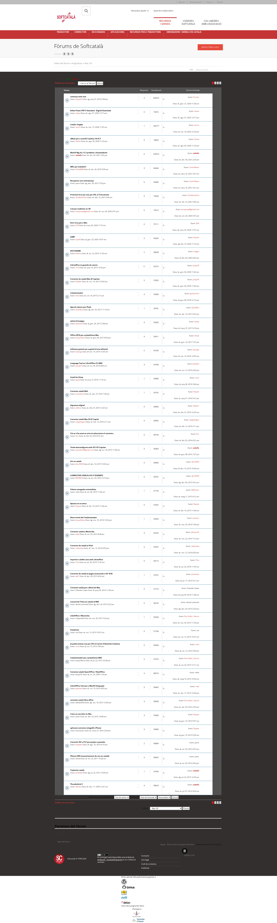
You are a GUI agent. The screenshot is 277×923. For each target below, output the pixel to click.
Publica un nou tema (64, 83)
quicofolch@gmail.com (85, 450)
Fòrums (220, 2)
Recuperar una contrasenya (82, 180)
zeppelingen (80, 422)
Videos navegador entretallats (83, 489)
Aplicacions (117, 32)
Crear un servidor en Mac (81, 714)
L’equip (162, 844)
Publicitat (145, 868)
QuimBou (79, 309)
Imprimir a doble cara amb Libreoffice (86, 559)
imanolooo (80, 394)
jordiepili (79, 772)
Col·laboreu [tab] (211, 22)
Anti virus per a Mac (78, 223)
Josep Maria (80, 337)
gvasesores (194, 293)
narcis (78, 127)
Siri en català (75, 461)
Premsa (209, 2)
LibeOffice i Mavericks (79, 615)
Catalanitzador (76, 293)
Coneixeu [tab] (188, 22)
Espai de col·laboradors (163, 10)
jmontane (195, 574)
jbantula (79, 688)
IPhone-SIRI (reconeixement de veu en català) (89, 756)
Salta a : (145, 808)
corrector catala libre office (81, 700)
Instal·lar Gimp (76, 377)
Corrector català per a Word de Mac (85, 587)
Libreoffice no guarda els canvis (84, 265)
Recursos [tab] (165, 22)
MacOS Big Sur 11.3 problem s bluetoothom (88, 152)
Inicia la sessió (202, 70)
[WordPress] (138, 882)
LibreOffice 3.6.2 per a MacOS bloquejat (87, 686)
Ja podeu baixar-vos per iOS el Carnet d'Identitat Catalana (95, 644)
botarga (79, 351)
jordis (68, 79)
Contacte (145, 855)
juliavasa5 (195, 532)
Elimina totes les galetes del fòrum (181, 844)
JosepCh (79, 366)
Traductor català (77, 770)
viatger (196, 251)
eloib (77, 534)
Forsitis (196, 97)
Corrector (80, 32)
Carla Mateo (194, 167)
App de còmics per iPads (80, 307)
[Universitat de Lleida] (138, 914)
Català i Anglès (76, 124)
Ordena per (135, 797)
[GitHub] (138, 887)
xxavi (197, 378)
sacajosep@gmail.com (85, 211)
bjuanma (79, 323)
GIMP (72, 237)
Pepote (196, 237)
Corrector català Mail (79, 391)
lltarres (78, 253)
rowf (197, 686)
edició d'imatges (77, 321)
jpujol (78, 380)
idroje (196, 321)
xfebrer (79, 408)
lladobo (79, 281)
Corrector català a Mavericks (82, 531)
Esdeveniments (195, 2)
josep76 (196, 265)
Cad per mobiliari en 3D (80, 209)
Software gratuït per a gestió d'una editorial (89, 349)
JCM (77, 225)
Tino (77, 267)
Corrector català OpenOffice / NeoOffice (87, 672)
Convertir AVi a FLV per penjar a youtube (87, 742)
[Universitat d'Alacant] (138, 920)
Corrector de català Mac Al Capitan (85, 279)
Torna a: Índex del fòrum (66, 806)
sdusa (78, 113)
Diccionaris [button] (98, 32)
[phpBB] (138, 897)
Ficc (77, 436)
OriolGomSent (81, 197)
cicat (77, 646)
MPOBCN (79, 478)
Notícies (181, 2)
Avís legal (145, 859)
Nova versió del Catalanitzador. (83, 517)
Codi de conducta (148, 864)
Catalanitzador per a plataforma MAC (86, 658)
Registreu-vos (210, 47)
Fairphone (74, 630)
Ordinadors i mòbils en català (183, 32)
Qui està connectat (70, 816)
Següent (216, 797)
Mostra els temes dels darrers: (101, 797)
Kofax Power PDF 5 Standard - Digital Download (90, 110)
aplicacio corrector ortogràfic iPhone (85, 728)
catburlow (80, 548)
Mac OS (88, 63)
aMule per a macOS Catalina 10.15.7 (85, 138)
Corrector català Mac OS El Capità (84, 419)
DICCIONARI (75, 251)
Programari (77, 63)
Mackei (78, 786)
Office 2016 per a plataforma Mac (84, 335)
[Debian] (138, 902)
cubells (75, 79)
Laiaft (78, 239)
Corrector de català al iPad (81, 545)
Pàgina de (205, 83)
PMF (191, 70)
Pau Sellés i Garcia (191, 616)
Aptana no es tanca (78, 503)
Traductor (63, 32)
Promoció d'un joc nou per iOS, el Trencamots (89, 194)
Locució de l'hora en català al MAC (84, 601)
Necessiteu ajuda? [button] (139, 10)
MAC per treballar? (78, 167)
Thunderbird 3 (76, 784)
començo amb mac (78, 96)
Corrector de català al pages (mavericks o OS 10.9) (91, 573)
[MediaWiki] (138, 892)
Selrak (78, 141)
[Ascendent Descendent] (168, 797)
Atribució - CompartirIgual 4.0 (109, 859)
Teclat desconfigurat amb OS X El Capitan (88, 447)
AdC (77, 295)
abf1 (77, 576)
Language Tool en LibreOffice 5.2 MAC (86, 363)
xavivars (195, 518)
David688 (79, 169)
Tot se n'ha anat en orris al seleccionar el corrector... (92, 433)
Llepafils (79, 99)
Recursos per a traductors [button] (145, 32)
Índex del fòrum (62, 63)
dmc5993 (79, 464)
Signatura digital (77, 405)
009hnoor (195, 490)
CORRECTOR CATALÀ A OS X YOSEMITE (86, 475)
